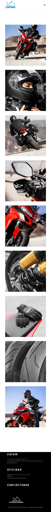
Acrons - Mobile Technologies (32, 507)
